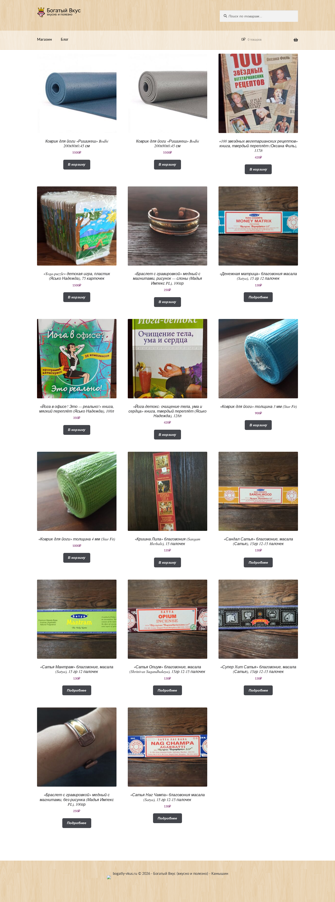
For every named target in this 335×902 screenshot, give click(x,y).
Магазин (44, 40)
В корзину (76, 164)
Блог (64, 40)
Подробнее (258, 297)
